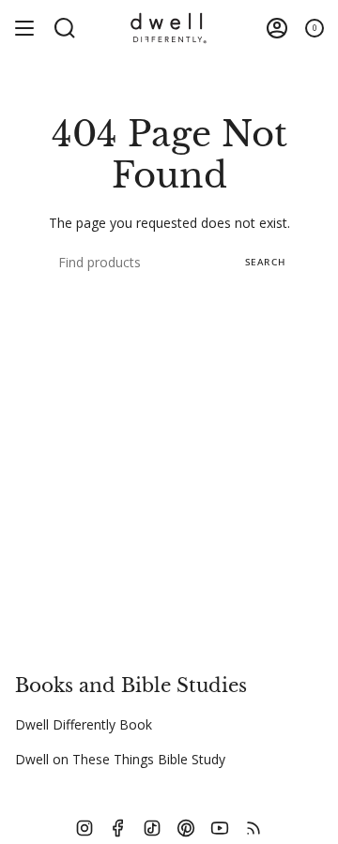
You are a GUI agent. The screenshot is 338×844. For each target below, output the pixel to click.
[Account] (277, 28)
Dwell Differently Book (83, 724)
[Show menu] (24, 28)
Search (265, 261)
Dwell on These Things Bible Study (120, 759)
